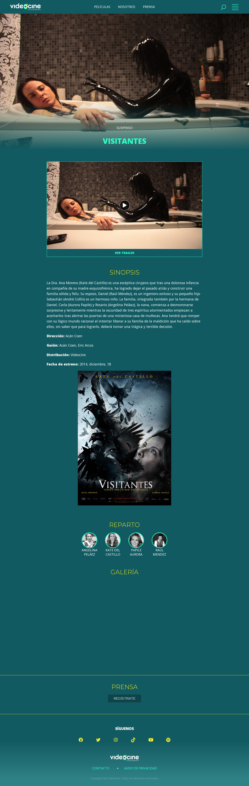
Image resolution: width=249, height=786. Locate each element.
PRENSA (149, 7)
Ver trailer (124, 253)
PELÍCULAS (102, 7)
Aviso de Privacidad (140, 768)
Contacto (100, 768)
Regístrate (124, 698)
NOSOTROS (126, 7)
